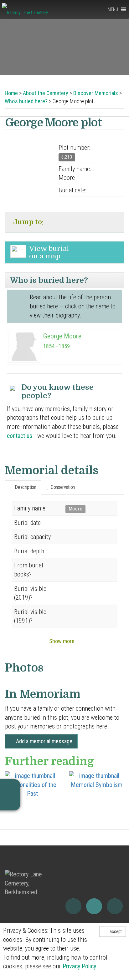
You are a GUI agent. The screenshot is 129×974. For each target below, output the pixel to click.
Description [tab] (25, 487)
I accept (114, 931)
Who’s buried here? (26, 101)
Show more (62, 641)
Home (11, 93)
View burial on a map (49, 252)
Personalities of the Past (32, 789)
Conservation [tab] (62, 487)
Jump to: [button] (28, 222)
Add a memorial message (43, 741)
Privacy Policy (79, 966)
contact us (20, 435)
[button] (113, 9)
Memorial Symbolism (96, 785)
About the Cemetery (45, 93)
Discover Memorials (95, 93)
